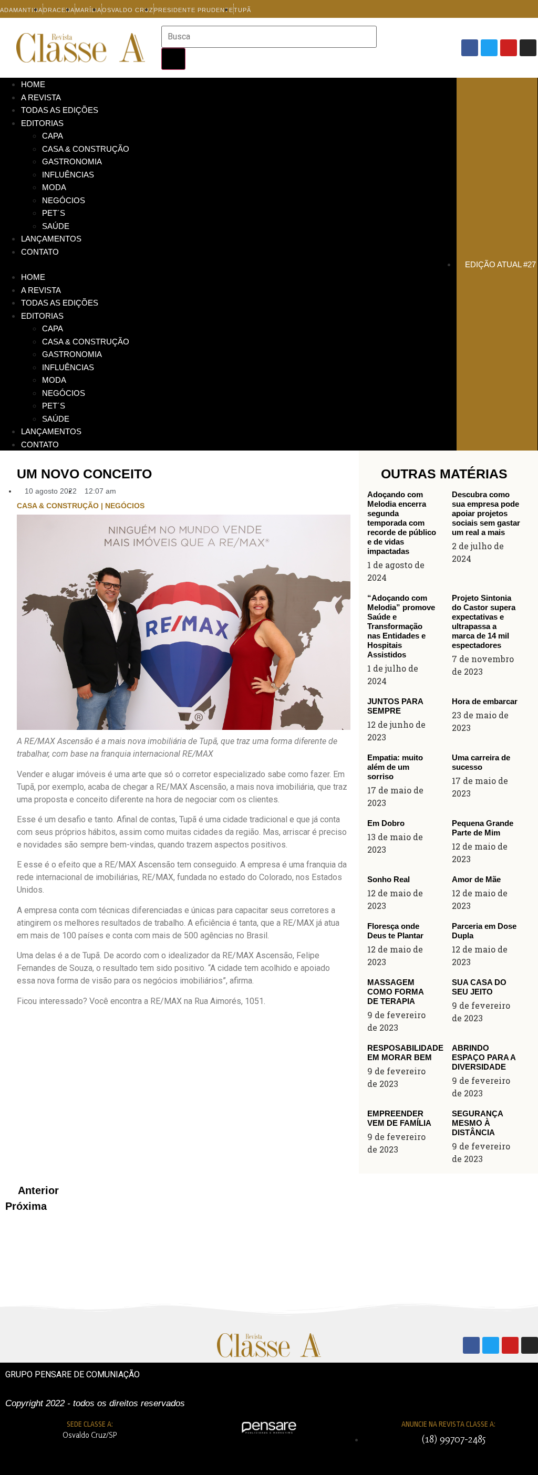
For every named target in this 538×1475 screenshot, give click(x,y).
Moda (54, 187)
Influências (68, 174)
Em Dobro (386, 823)
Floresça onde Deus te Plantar (395, 931)
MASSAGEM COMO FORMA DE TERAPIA (395, 992)
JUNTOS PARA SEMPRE (395, 706)
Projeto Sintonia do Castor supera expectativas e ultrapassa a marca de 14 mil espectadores (483, 621)
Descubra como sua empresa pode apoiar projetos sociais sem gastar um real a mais (486, 513)
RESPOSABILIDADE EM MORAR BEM (405, 1052)
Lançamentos (51, 238)
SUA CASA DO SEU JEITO (479, 987)
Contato (40, 251)
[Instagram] (528, 47)
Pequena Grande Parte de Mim (482, 828)
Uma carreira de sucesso (481, 762)
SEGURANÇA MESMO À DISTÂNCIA (477, 1123)
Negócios (63, 200)
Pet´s (53, 212)
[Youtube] (508, 47)
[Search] (173, 59)
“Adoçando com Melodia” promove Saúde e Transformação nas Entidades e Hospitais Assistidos (401, 626)
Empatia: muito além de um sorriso (395, 767)
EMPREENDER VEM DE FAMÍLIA (399, 1118)
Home (33, 84)
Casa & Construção (85, 148)
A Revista (41, 97)
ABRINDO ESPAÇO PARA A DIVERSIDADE (483, 1057)
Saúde (55, 226)
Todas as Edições (59, 110)
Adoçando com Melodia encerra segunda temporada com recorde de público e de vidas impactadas (401, 523)
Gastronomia (72, 161)
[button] (228, 264)
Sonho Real (388, 879)
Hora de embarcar (485, 701)
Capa (52, 135)
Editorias (42, 123)
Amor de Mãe (476, 879)
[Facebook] (469, 47)
